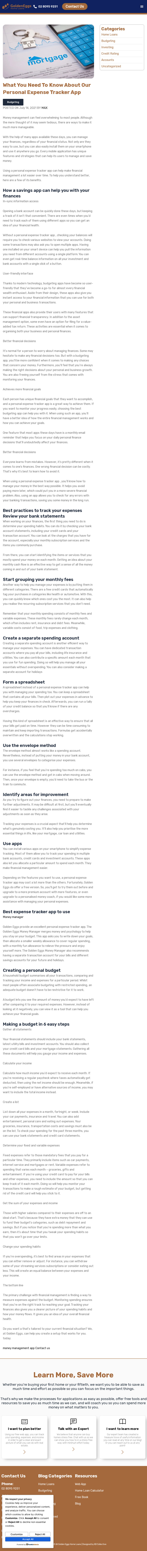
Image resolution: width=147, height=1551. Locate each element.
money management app (19, 1348)
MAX (44, 108)
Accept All (27, 1539)
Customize (17, 1534)
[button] (141, 6)
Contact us (42, 1348)
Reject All (40, 1534)
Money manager (13, 917)
